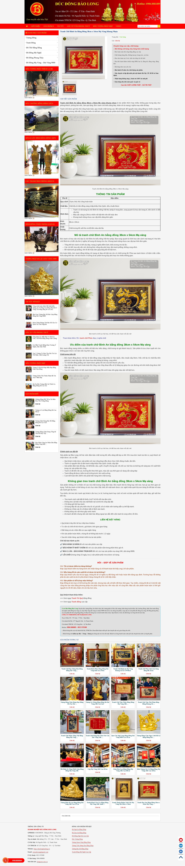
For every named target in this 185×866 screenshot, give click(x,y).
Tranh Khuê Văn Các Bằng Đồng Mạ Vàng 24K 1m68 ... (97, 803)
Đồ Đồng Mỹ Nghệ (33, 53)
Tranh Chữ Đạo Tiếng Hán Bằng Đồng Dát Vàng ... (72, 669)
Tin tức (60, 26)
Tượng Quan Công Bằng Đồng (81, 842)
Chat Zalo (180, 848)
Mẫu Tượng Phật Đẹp (103, 26)
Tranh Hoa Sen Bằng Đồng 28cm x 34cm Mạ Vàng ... (148, 803)
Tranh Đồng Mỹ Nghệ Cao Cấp (81, 852)
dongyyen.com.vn (42, 861)
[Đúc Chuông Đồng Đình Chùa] (42, 118)
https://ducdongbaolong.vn (42, 849)
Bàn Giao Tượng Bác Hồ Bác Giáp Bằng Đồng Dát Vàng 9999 (45, 315)
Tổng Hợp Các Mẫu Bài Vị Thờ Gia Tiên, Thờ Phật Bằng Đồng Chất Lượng (45, 337)
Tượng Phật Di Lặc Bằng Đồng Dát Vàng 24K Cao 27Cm (72, 803)
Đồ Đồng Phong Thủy (34, 58)
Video (118, 26)
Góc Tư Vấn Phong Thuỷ (78, 26)
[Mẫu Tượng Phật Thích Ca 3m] (42, 84)
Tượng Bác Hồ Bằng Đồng (80, 849)
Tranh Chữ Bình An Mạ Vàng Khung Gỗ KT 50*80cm (123, 669)
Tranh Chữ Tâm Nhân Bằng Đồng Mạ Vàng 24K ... (123, 703)
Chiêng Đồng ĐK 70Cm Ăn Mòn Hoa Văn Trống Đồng (45, 400)
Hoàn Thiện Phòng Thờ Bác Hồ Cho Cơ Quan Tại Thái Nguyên (45, 323)
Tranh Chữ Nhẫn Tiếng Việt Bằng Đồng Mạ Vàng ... (72, 736)
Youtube (181, 842)
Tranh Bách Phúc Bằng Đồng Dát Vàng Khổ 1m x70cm (97, 669)
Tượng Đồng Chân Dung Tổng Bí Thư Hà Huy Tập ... (45, 432)
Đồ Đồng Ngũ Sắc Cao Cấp (80, 836)
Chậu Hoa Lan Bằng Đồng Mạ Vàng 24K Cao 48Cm (123, 770)
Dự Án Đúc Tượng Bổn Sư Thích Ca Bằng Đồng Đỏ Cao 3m (44, 385)
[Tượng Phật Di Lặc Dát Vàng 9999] (42, 278)
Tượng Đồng (31, 38)
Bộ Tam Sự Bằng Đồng (79, 832)
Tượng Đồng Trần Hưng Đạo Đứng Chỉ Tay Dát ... (72, 703)
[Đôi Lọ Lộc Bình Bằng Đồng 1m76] (42, 157)
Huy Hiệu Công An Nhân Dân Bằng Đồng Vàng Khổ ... (46, 443)
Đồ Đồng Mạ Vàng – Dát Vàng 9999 (40, 63)
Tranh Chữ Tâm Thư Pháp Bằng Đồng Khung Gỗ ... (148, 703)
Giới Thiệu (35, 26)
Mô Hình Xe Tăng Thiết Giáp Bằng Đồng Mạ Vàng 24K (72, 770)
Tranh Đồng (31, 43)
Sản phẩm (48, 26)
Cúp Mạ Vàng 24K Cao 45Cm (97, 769)
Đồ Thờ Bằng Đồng (34, 48)
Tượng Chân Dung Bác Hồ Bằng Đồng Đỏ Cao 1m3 (45, 421)
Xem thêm (28, 97)
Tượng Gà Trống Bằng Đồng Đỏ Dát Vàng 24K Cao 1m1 (97, 703)
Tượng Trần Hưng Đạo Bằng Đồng (82, 845)
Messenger (180, 854)
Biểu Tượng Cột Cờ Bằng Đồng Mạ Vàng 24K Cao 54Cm (148, 770)
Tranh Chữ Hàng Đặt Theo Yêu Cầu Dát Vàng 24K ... (97, 736)
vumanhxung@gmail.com (40, 852)
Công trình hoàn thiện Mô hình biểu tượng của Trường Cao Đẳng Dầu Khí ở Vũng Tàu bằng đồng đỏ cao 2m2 (45, 307)
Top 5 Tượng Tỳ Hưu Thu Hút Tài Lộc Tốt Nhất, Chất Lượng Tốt (45, 354)
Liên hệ (117, 41)
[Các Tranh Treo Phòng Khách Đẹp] (42, 200)
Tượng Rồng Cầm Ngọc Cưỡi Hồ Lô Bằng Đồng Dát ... (148, 736)
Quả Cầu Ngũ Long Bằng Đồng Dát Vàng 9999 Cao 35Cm (123, 736)
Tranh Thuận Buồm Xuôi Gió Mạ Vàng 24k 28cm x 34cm (123, 803)
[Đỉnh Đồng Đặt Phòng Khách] (42, 239)
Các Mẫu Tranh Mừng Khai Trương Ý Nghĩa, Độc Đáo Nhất (44, 345)
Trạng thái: (115, 37)
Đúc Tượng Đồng (77, 839)
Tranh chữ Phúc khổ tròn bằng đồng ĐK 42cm (148, 669)
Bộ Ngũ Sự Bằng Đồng (79, 829)
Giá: (113, 41)
